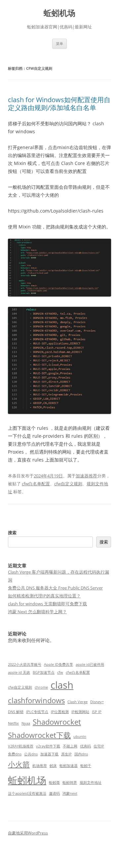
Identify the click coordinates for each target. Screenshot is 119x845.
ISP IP (96, 711)
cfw (60, 672)
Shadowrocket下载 (39, 735)
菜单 (59, 43)
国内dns (81, 754)
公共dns (31, 754)
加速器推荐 (86, 476)
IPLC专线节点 (37, 711)
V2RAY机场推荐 (20, 746)
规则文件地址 (90, 782)
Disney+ (97, 702)
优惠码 (85, 746)
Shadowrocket (57, 722)
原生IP (66, 754)
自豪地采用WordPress (28, 833)
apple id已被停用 (90, 664)
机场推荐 (39, 765)
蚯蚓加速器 (69, 765)
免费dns (14, 754)
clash (62, 685)
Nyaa (25, 723)
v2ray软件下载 (48, 746)
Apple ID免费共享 (58, 664)
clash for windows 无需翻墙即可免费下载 (47, 604)
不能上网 (70, 746)
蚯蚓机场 (59, 13)
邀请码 (54, 793)
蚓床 (53, 765)
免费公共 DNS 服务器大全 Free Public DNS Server (55, 588)
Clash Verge (77, 702)
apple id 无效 (19, 672)
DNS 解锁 (15, 711)
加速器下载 (49, 754)
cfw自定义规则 (68, 484)
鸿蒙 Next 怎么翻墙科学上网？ (37, 612)
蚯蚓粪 (54, 782)
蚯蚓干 (85, 765)
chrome (41, 687)
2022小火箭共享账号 (24, 664)
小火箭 (19, 764)
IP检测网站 (80, 711)
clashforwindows (36, 700)
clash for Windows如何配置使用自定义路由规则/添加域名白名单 (59, 103)
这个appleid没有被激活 (27, 793)
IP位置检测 (60, 711)
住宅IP (99, 746)
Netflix (13, 723)
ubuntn (79, 736)
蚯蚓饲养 (69, 782)
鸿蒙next (69, 793)
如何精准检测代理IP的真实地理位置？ (44, 596)
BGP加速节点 (44, 672)
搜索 (12, 533)
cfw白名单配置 (36, 484)
